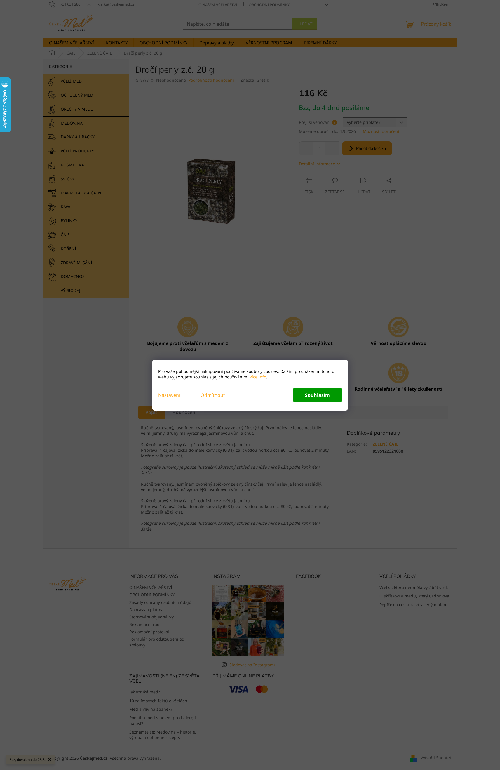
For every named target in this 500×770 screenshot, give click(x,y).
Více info (257, 377)
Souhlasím (317, 395)
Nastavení (169, 395)
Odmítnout (213, 395)
